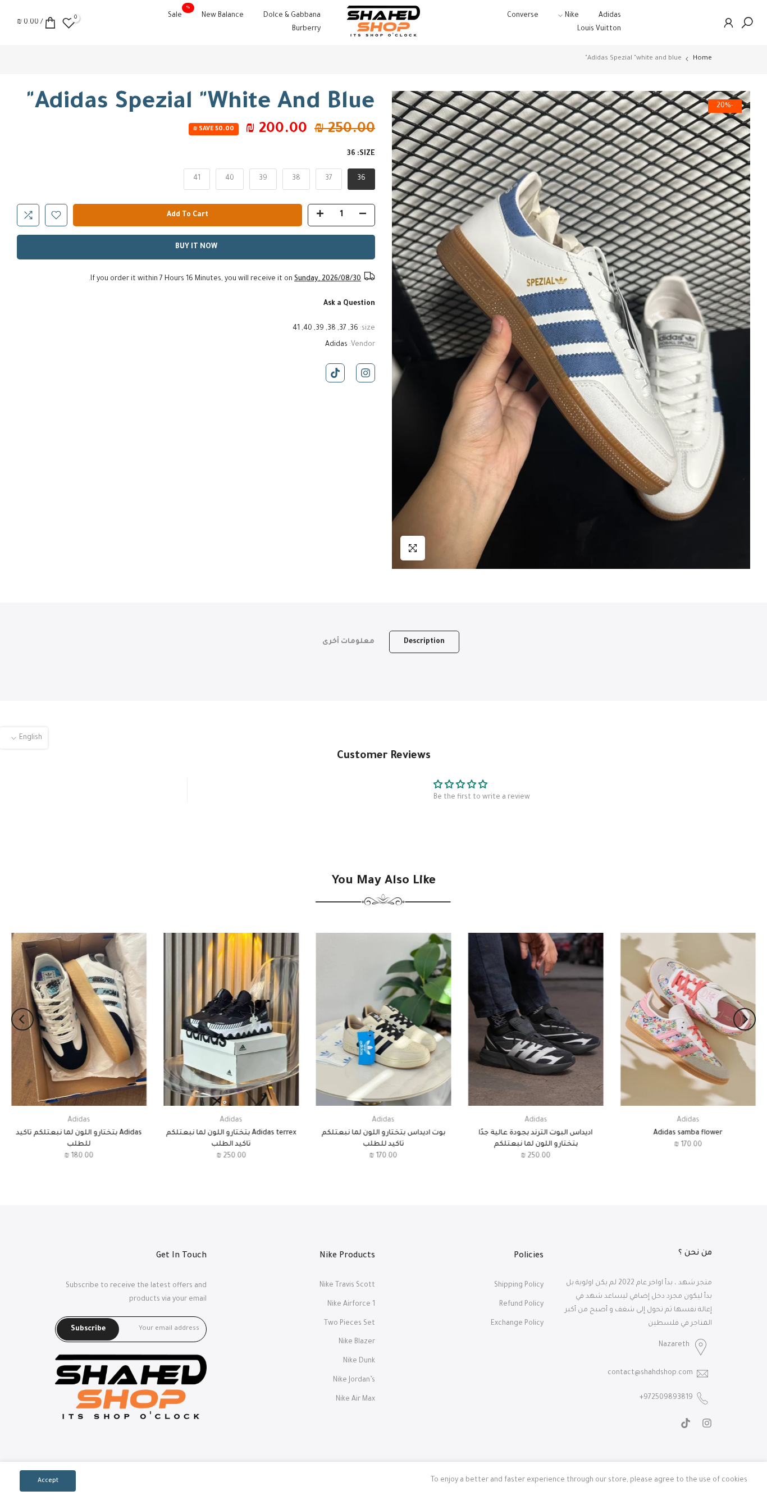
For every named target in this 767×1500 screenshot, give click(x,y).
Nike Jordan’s (354, 1380)
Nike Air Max (355, 1399)
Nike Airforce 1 (351, 1304)
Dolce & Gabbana (292, 16)
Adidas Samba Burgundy (383, 1133)
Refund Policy (521, 1304)
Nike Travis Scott (347, 1285)
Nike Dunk (359, 1361)
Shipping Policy (519, 1285)
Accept (48, 1481)
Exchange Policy (517, 1324)
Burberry (306, 29)
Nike (572, 16)
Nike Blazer (357, 1342)
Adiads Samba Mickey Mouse (79, 1133)
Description (424, 641)
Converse (522, 16)
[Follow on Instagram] (365, 372)
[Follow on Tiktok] (335, 372)
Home (702, 58)
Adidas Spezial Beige (535, 1133)
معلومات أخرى (348, 641)
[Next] (22, 1019)
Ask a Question (349, 304)
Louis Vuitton (599, 29)
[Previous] (744, 1019)
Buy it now (196, 247)
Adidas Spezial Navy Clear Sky (231, 1133)
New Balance (223, 16)
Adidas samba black (687, 1133)
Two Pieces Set (349, 1324)
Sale (179, 14)
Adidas (610, 16)
